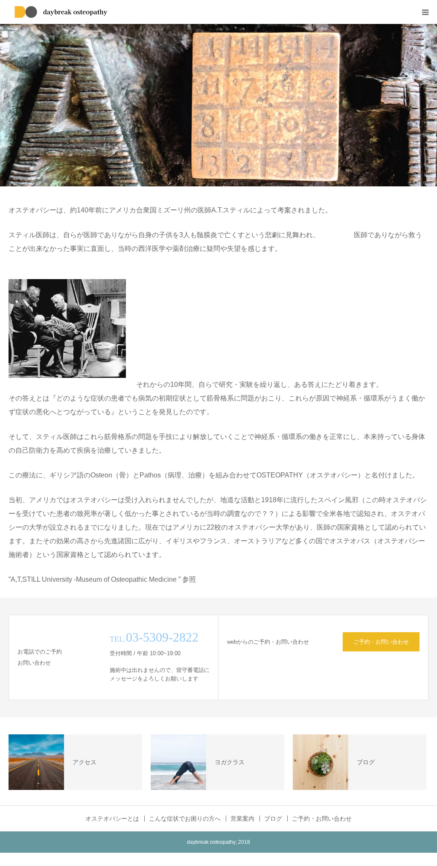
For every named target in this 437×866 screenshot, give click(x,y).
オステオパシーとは (112, 819)
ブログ (273, 819)
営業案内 (242, 819)
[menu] (425, 12)
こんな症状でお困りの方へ (185, 819)
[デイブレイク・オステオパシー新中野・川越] (62, 12)
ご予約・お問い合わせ (381, 642)
